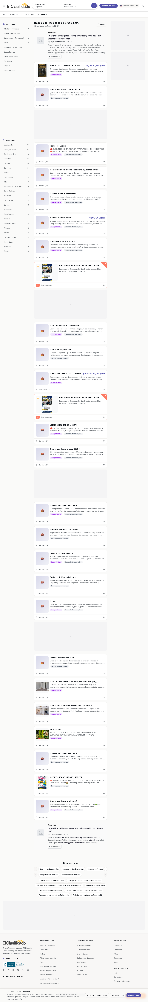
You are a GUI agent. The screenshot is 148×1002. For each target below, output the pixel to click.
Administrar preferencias (97, 995)
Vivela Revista (82, 975)
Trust (42, 962)
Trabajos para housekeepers (50, 890)
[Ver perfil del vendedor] (38, 266)
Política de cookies (47, 975)
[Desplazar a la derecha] (105, 869)
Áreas (116, 962)
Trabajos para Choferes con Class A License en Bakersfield (59, 885)
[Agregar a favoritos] (104, 81)
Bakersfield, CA (16, 14)
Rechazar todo (118, 995)
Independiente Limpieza (49, 875)
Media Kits (44, 950)
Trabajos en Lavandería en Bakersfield (54, 895)
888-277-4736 (12, 958)
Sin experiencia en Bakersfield (52, 880)
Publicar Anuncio (108, 6)
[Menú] (4, 5)
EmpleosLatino (82, 954)
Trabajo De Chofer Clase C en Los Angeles (84, 880)
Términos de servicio (48, 958)
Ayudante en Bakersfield (95, 885)
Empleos (31, 14)
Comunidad (118, 946)
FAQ (115, 973)
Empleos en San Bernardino (73, 869)
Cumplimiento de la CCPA (49, 979)
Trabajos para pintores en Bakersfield (87, 895)
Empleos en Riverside (96, 869)
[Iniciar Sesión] (143, 5)
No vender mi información (49, 983)
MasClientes (81, 962)
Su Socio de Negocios (85, 958)
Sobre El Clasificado (47, 946)
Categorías (118, 958)
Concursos (118, 950)
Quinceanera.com (83, 950)
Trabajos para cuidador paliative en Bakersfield (84, 890)
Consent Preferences (122, 981)
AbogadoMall (82, 966)
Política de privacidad (48, 970)
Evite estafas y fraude (48, 966)
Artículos (117, 954)
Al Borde (80, 970)
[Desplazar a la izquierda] (35, 869)
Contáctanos (118, 977)
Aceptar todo (133, 995)
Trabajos (43, 954)
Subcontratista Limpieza (71, 875)
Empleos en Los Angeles (49, 869)
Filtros (102, 24)
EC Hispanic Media (84, 946)
